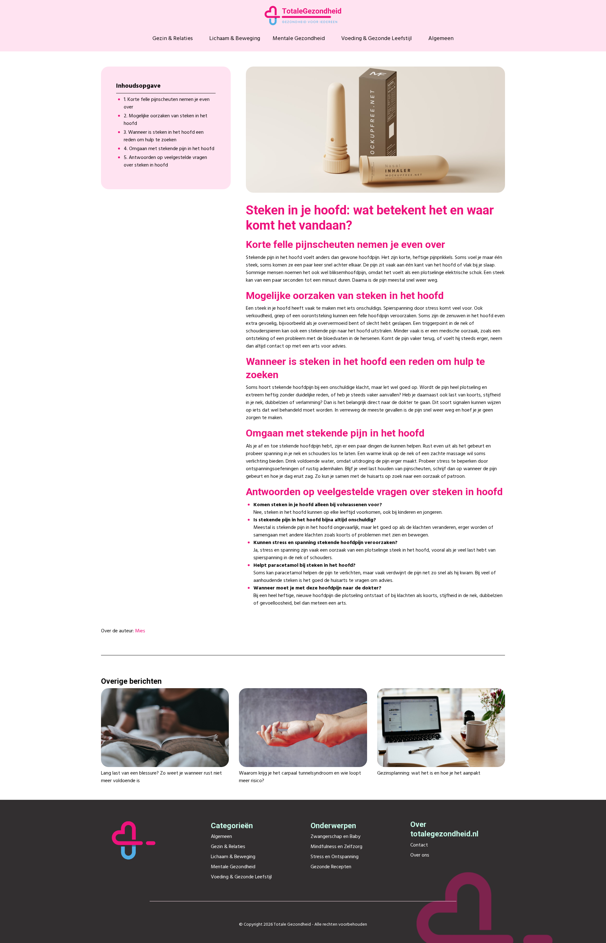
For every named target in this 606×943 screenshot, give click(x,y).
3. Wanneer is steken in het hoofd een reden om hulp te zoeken (164, 136)
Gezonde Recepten (331, 867)
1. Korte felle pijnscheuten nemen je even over (167, 103)
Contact (419, 845)
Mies (140, 631)
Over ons (419, 855)
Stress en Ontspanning (335, 857)
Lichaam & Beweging (234, 38)
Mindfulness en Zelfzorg (336, 847)
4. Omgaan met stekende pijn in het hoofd (169, 149)
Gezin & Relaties (172, 38)
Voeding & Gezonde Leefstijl (376, 38)
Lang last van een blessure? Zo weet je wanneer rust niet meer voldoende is (161, 777)
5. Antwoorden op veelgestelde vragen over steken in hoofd (165, 161)
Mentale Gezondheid (299, 38)
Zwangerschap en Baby (335, 836)
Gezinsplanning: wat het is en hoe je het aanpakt (428, 773)
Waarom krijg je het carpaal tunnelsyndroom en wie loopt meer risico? (300, 777)
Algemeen (441, 38)
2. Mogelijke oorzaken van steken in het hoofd (165, 120)
